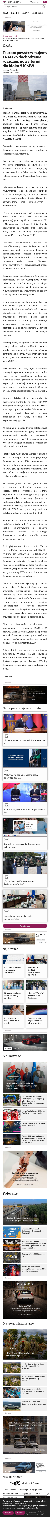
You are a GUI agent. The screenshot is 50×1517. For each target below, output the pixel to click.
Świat (25, 13)
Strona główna (7, 36)
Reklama (14, 1489)
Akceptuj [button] (8, 1513)
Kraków (13, 1348)
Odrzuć (20, 1513)
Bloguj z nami (36, 1489)
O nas (5, 1489)
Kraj (5, 13)
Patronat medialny (11, 1493)
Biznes (15, 13)
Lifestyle (37, 13)
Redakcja (23, 1489)
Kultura (13, 1078)
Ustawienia (32, 1513)
